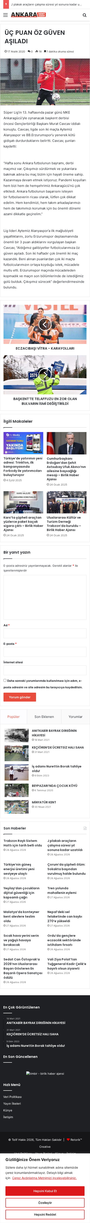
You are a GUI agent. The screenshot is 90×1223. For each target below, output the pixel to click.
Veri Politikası (12, 1097)
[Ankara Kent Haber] (28, 15)
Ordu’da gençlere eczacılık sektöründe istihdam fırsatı (64, 940)
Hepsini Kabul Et (45, 1191)
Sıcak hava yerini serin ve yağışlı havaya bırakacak (21, 940)
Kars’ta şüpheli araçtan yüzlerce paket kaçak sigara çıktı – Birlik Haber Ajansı (23, 523)
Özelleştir (45, 1203)
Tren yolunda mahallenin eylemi (61, 890)
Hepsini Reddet (45, 1214)
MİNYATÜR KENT (44, 802)
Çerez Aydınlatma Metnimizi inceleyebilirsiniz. (44, 1178)
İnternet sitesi (13, 662)
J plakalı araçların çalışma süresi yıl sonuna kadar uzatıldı (49, 4)
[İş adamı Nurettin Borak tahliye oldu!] (17, 772)
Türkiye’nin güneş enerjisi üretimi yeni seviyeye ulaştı (19, 869)
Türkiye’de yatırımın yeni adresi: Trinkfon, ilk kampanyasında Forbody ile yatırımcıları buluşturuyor (22, 466)
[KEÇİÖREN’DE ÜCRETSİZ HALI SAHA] (17, 753)
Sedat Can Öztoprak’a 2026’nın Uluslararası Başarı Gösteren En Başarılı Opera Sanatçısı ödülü (22, 968)
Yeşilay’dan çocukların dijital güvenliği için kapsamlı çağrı (21, 893)
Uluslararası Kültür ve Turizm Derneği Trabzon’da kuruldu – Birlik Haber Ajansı (64, 523)
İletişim (8, 1117)
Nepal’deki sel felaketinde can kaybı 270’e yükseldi (64, 916)
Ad (6, 625)
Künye (7, 1110)
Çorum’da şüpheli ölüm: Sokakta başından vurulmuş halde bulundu (66, 869)
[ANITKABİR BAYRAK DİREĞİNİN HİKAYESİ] (17, 735)
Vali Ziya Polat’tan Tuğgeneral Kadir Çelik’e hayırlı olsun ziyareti (66, 964)
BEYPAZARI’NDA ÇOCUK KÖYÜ (54, 786)
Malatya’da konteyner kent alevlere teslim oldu (21, 916)
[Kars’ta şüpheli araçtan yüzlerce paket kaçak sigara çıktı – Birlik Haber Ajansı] (23, 502)
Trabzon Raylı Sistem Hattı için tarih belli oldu (22, 843)
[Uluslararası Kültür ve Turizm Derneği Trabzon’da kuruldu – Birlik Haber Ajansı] (67, 502)
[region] (45, 1188)
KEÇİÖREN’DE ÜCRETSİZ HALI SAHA (58, 747)
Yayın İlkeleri (12, 1103)
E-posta (10, 643)
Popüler (13, 717)
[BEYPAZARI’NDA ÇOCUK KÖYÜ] (17, 790)
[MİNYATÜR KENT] (17, 807)
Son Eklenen (44, 717)
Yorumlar (76, 717)
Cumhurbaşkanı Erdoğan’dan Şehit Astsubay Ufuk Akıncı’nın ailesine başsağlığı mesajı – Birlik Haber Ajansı (66, 468)
